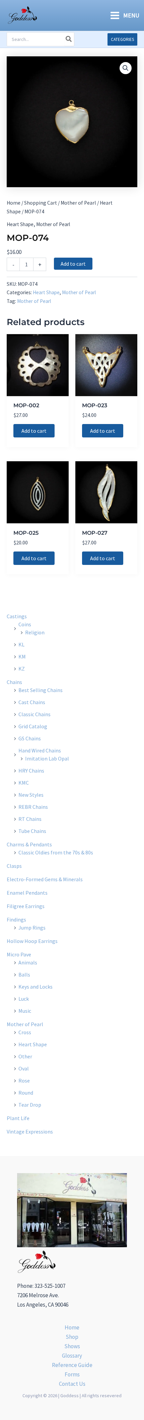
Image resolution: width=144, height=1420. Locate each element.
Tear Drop (29, 1104)
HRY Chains (31, 770)
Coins (24, 624)
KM (22, 656)
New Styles (31, 794)
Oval (23, 1068)
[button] (122, 39)
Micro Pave (19, 954)
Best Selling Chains (40, 690)
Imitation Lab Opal (47, 758)
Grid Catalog (32, 726)
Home (13, 203)
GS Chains (29, 738)
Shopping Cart (40, 203)
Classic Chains (34, 714)
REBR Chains (33, 806)
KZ (21, 668)
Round (25, 1092)
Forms (72, 1374)
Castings (17, 616)
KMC (23, 782)
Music (24, 1010)
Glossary (72, 1355)
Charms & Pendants (29, 844)
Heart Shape (20, 224)
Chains (14, 682)
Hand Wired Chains (39, 750)
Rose (24, 1080)
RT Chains (30, 819)
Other (25, 1056)
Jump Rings (32, 927)
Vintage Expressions (30, 1131)
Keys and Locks (35, 986)
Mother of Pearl (78, 203)
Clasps (14, 865)
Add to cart (73, 263)
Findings (16, 919)
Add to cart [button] (34, 430)
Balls (24, 974)
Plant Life (18, 1118)
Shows (72, 1346)
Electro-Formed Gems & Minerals (45, 879)
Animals (27, 962)
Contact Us (72, 1383)
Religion (35, 632)
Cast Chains (31, 702)
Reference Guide (72, 1365)
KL (21, 644)
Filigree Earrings (26, 906)
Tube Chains (32, 831)
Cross (24, 1032)
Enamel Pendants (27, 892)
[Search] (69, 39)
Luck (23, 998)
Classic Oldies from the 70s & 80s (55, 852)
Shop (72, 1336)
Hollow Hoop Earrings (32, 941)
